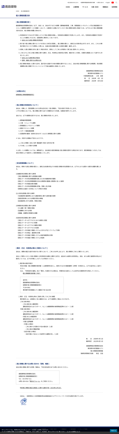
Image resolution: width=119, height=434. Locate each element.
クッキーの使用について (73, 431)
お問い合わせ (100, 2)
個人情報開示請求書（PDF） (32, 273)
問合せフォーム (35, 381)
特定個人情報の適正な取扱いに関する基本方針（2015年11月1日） (41, 388)
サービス (85, 7)
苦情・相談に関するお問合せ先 (31, 60)
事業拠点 (105, 7)
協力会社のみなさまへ (73, 2)
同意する (113, 430)
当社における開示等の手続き (31, 58)
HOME (68, 7)
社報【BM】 (95, 7)
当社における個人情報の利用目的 (32, 40)
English (108, 2)
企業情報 (76, 7)
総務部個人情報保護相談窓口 (25, 95)
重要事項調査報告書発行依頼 (88, 2)
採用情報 (114, 7)
